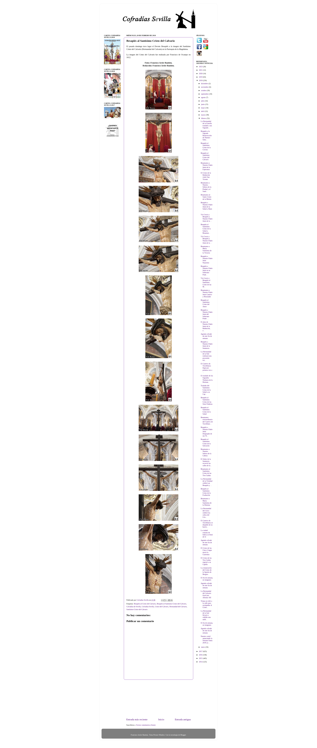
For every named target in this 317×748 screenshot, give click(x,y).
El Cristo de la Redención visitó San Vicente (206, 176)
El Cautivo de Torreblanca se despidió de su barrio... (207, 524)
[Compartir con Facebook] (169, 600)
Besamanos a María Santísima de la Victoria (206, 249)
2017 (201, 651)
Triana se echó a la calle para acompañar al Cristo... (206, 604)
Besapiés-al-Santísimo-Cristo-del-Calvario (171, 604)
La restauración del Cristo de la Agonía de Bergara (206, 571)
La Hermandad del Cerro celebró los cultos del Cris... (206, 512)
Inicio (161, 719)
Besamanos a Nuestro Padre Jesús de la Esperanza (206, 166)
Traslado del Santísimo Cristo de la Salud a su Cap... (206, 390)
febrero (204, 118)
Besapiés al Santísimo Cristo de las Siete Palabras (206, 401)
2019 (201, 77)
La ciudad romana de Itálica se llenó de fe (207, 533)
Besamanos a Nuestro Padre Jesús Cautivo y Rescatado (206, 293)
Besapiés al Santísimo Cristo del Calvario (205, 156)
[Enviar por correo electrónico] (162, 600)
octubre (204, 90)
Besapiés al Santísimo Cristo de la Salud (206, 410)
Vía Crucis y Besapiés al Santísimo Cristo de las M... (206, 282)
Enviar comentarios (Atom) (146, 725)
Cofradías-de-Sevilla (133, 607)
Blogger (183, 735)
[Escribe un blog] (164, 600)
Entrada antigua (183, 719)
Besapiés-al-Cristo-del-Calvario (145, 604)
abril (203, 111)
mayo (203, 108)
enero (203, 647)
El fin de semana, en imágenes (207, 579)
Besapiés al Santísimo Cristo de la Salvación (206, 442)
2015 (201, 658)
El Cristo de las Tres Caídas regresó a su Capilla (206, 561)
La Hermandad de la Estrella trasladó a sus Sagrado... (206, 124)
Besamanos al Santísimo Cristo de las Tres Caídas (206, 472)
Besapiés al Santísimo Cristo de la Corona (206, 146)
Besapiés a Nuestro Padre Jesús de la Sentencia (206, 345)
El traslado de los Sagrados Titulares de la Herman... (207, 379)
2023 (201, 67)
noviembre (205, 87)
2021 (201, 70)
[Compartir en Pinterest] (171, 600)
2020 (201, 73)
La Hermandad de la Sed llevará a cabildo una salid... (206, 615)
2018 (201, 80)
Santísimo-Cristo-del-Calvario (136, 609)
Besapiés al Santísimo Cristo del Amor (205, 303)
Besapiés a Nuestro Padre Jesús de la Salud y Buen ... (206, 207)
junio (203, 104)
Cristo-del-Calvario (161, 607)
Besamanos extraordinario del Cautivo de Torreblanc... (207, 420)
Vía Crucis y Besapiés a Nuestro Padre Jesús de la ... (206, 218)
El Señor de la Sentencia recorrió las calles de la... (206, 462)
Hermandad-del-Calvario (178, 607)
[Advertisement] (158, 698)
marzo (203, 115)
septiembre (205, 94)
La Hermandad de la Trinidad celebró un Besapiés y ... (206, 482)
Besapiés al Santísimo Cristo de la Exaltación (206, 492)
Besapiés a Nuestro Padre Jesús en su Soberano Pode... (206, 270)
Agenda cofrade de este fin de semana (206, 336)
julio (203, 101)
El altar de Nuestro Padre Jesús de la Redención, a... (206, 326)
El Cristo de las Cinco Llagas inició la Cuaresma (206, 551)
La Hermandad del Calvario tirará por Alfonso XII (206, 594)
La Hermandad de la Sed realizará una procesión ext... (206, 356)
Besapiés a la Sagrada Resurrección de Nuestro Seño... (206, 135)
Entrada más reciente (136, 719)
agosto (203, 97)
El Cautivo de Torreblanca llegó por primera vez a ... (206, 368)
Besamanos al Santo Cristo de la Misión (206, 197)
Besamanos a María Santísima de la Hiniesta (206, 502)
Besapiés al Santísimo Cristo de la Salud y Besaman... (206, 228)
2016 (201, 655)
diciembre (205, 84)
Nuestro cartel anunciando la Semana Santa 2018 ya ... (206, 639)
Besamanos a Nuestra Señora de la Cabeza (206, 452)
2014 (201, 662)
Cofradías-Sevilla (148, 607)
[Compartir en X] (167, 600)
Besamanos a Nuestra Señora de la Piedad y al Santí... (206, 187)
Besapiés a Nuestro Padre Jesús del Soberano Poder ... (206, 314)
